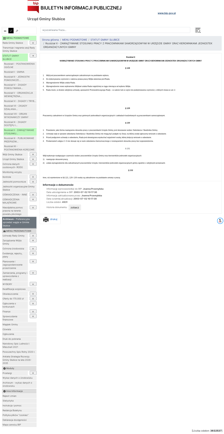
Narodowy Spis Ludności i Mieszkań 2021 (16, 345)
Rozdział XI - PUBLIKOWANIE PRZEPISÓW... (19, 140)
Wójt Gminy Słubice (12, 154)
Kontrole (7, 177)
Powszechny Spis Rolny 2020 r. (19, 352)
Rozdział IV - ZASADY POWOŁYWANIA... (15, 86)
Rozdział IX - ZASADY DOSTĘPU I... (15, 124)
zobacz (75, 207)
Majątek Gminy (10, 324)
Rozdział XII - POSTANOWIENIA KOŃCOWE (19, 148)
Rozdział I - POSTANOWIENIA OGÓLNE (19, 65)
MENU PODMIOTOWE (74, 39)
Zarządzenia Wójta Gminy (12, 242)
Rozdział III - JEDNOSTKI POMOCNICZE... (17, 78)
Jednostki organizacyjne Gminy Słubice (19, 188)
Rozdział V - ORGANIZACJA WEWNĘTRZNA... (18, 94)
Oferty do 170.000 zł (13, 298)
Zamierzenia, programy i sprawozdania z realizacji (15, 276)
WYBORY (7, 284)
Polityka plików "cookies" (15, 415)
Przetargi (7, 373)
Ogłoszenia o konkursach (9, 305)
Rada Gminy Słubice (13, 43)
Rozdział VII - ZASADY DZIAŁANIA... (15, 107)
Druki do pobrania (12, 339)
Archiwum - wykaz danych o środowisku (17, 384)
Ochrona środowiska (13, 248)
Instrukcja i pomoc (12, 405)
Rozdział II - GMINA (14, 72)
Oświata (7, 329)
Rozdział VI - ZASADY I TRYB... (20, 101)
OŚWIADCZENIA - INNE (15, 194)
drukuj (53, 219)
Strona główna (50, 39)
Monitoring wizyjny (12, 172)
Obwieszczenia (10, 294)
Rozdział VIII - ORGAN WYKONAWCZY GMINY (16, 115)
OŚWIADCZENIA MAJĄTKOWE (11, 201)
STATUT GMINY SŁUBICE (11, 57)
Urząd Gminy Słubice (13, 159)
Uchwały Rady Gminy (14, 235)
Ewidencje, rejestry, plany (12, 255)
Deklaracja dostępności (15, 420)
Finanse (6, 311)
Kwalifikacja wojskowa (14, 289)
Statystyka (8, 400)
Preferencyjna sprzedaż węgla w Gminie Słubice (16, 222)
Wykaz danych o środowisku (17, 378)
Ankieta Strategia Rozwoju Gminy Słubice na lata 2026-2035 (17, 359)
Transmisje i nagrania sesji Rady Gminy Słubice (19, 49)
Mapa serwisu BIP (12, 424)
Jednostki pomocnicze (14, 181)
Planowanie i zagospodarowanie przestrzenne (12, 264)
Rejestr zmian (9, 396)
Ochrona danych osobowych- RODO (13, 166)
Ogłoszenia (8, 334)
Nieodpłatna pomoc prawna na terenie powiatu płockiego (13, 210)
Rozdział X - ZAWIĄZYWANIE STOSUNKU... (19, 132)
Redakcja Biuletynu (12, 410)
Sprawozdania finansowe (10, 318)
